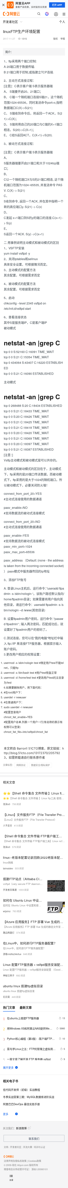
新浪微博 (21, 1128)
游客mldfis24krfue (12, 954)
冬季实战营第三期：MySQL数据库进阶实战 (28, 1097)
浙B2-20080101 (40, 1169)
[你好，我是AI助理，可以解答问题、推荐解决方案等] (47, 14)
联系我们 (34, 1138)
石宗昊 (6, 996)
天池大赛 (27, 1147)
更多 (5, 1114)
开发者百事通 (10, 889)
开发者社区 (15, 1147)
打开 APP (57, 5)
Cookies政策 (34, 1160)
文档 (6, 1147)
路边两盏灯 (8, 932)
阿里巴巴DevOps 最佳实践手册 (21, 1104)
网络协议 (21, 765)
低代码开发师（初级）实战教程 (21, 1090)
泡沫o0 (6, 804)
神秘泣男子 (8, 975)
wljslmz (7, 911)
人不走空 (7, 825)
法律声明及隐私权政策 (15, 1160)
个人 (62, 22)
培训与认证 (39, 1147)
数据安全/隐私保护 (40, 765)
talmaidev (8, 868)
